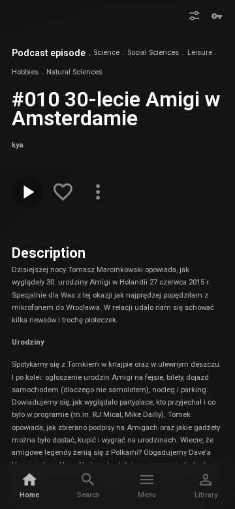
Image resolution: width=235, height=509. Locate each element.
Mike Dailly (143, 414)
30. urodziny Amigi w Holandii (97, 282)
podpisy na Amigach (123, 428)
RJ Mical (107, 414)
